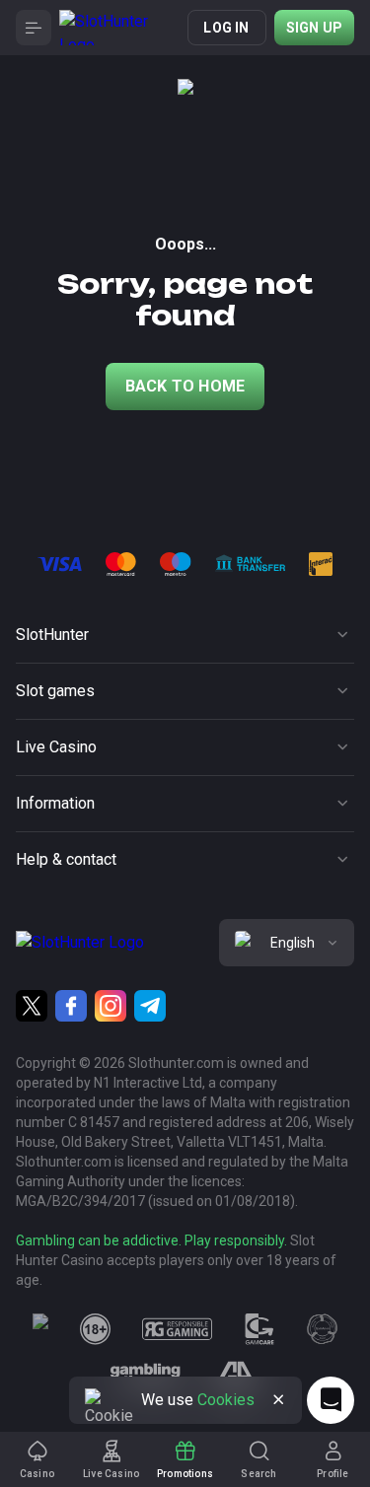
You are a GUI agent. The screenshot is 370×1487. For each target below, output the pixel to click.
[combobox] (286, 942)
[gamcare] (259, 1329)
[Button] (33, 27)
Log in (226, 27)
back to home (185, 386)
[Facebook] (71, 1006)
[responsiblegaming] (177, 1329)
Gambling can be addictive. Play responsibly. (151, 1240)
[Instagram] (110, 1006)
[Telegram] (150, 1006)
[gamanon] (322, 1329)
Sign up (314, 27)
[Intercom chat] (330, 1400)
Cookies (226, 1399)
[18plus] (95, 1329)
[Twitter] (31, 1006)
